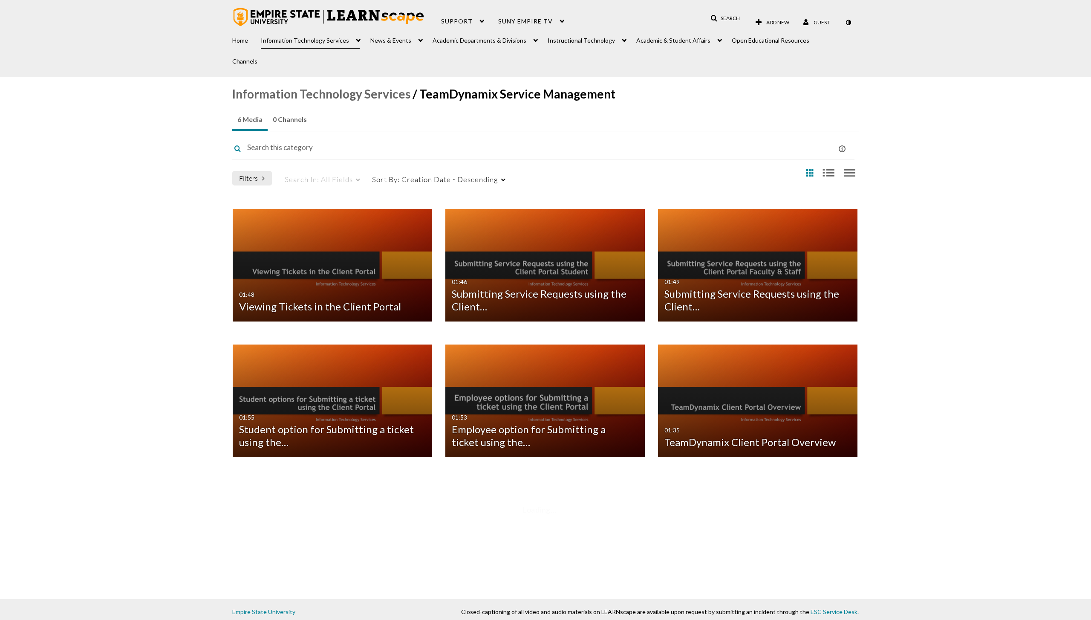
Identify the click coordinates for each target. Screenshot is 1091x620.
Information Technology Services (321, 94)
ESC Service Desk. (835, 611)
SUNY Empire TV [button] (525, 21)
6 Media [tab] (250, 119)
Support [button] (457, 21)
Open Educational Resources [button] (770, 40)
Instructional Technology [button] (581, 40)
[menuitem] (246, 38)
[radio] (809, 173)
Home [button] (240, 40)
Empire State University (263, 611)
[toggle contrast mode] (848, 22)
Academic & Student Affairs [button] (673, 40)
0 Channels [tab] (290, 119)
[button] (725, 18)
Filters (248, 178)
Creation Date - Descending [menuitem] (435, 179)
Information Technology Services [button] (305, 40)
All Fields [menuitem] (319, 179)
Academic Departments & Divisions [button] (479, 40)
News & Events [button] (390, 40)
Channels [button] (244, 61)
